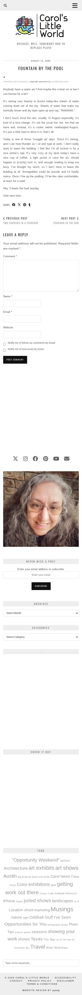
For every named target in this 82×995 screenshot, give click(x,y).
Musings (62, 909)
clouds (12, 885)
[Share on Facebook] (14, 205)
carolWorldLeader (59, 81)
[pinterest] (45, 459)
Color (22, 884)
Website (8, 327)
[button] (76, 5)
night (26, 917)
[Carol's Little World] (41, 20)
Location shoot (21, 910)
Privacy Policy (40, 981)
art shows (66, 868)
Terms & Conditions (42, 984)
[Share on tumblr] (30, 205)
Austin (10, 876)
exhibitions (39, 884)
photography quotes (58, 924)
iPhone (9, 901)
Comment (10, 256)
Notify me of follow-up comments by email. (32, 342)
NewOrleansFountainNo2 (16, 81)
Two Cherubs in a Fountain (20, 220)
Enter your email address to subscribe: (41, 569)
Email (7, 311)
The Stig (49, 939)
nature (16, 917)
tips (27, 948)
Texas (37, 938)
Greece (43, 893)
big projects (24, 876)
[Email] (66, 459)
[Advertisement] (41, 407)
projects (19, 932)
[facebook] (35, 459)
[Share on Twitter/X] (19, 205)
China (75, 876)
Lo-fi (76, 901)
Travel (37, 947)
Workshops (61, 947)
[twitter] (15, 459)
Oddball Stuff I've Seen (50, 917)
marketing (42, 910)
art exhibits (41, 868)
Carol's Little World (32, 978)
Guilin (51, 893)
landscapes (62, 900)
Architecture (16, 868)
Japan (19, 901)
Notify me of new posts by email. (26, 349)
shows (24, 939)
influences (71, 893)
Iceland (59, 893)
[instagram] (25, 459)
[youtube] (56, 459)
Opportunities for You (25, 924)
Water (49, 947)
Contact (16, 981)
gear (53, 885)
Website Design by (41, 990)
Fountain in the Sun (66, 220)
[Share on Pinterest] (25, 205)
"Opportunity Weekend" (36, 860)
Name (7, 296)
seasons (39, 932)
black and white (41, 876)
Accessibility (65, 978)
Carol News (60, 876)
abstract (65, 860)
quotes (27, 932)
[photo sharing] (4, 76)
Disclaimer (65, 981)
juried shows (37, 900)
